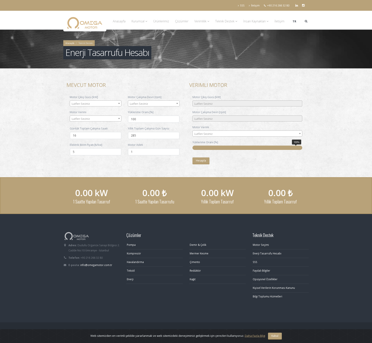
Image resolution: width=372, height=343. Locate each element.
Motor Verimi (78, 112)
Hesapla (201, 160)
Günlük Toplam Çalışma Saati (89, 128)
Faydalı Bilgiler (261, 270)
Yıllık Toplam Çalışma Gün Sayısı (148, 128)
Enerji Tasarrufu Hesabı (267, 253)
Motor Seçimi (261, 244)
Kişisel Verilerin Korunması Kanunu (274, 287)
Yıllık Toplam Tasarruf (217, 201)
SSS (242, 5)
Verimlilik (200, 21)
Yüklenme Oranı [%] (140, 112)
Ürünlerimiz (161, 21)
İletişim (255, 5)
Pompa (131, 244)
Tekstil (131, 270)
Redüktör (195, 270)
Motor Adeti (135, 145)
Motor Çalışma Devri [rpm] (144, 97)
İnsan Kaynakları (255, 21)
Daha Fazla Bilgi (255, 336)
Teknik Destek (225, 21)
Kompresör (134, 253)
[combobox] (95, 103)
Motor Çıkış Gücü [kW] (84, 97)
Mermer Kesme (199, 253)
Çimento (195, 262)
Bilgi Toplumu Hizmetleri (267, 296)
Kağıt (192, 279)
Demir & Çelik (198, 244)
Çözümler (181, 21)
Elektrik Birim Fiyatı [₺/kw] (86, 145)
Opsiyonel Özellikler (265, 279)
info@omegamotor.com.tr (96, 265)
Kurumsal (138, 21)
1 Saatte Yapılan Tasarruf (91, 201)
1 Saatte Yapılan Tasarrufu (154, 201)
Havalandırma (135, 262)
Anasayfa (119, 21)
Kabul (274, 336)
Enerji (130, 279)
